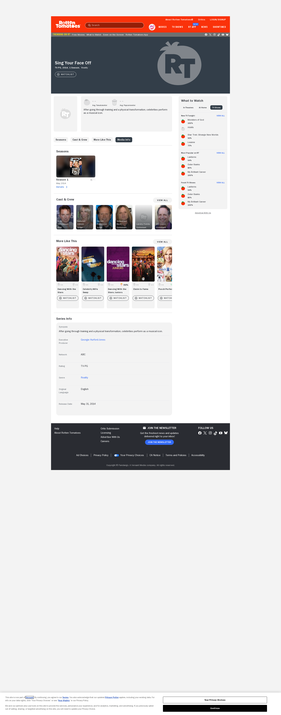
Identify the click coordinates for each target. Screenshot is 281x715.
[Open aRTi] (152, 27)
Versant (29, 697)
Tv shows (177, 27)
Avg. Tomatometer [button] (99, 105)
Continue (215, 708)
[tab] (188, 107)
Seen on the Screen (113, 34)
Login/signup (218, 19)
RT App (192, 27)
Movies (163, 27)
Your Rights (64, 700)
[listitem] (203, 121)
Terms (65, 697)
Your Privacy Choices (132, 455)
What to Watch (94, 34)
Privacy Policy (112, 697)
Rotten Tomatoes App (137, 34)
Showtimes (219, 27)
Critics (201, 19)
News (204, 27)
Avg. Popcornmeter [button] (127, 105)
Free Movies (78, 34)
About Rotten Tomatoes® (179, 19)
